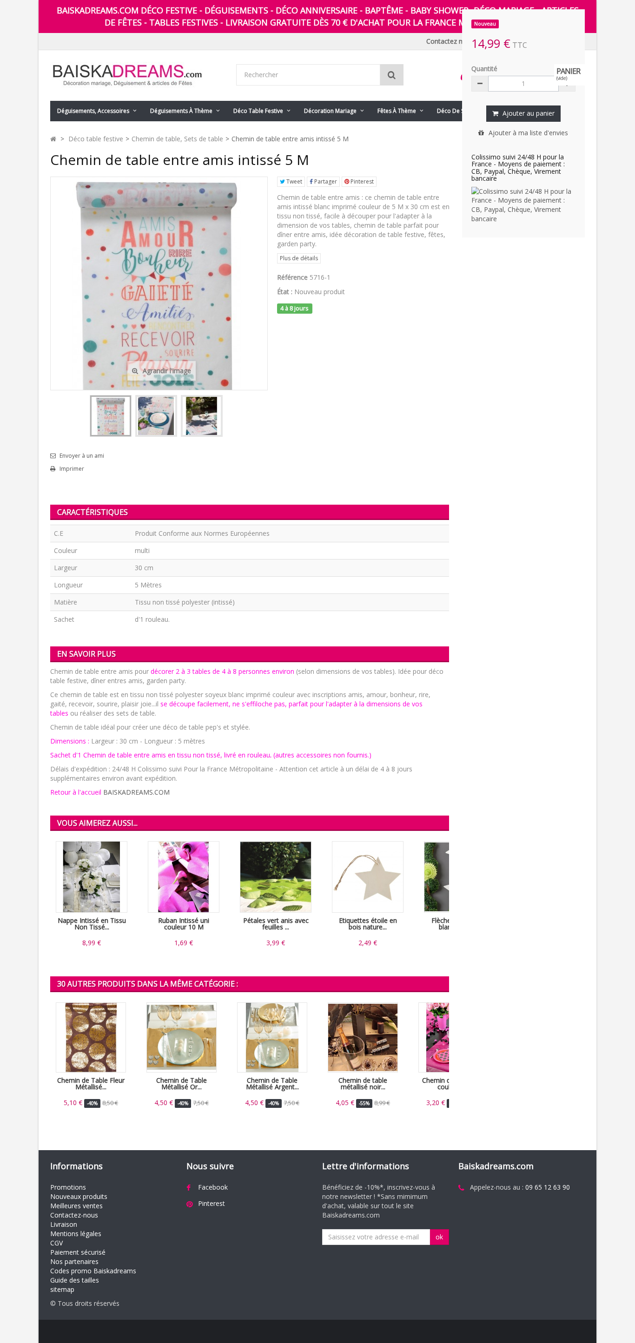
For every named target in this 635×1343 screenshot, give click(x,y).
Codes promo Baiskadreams (93, 1270)
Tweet (293, 181)
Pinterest (361, 181)
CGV (56, 1242)
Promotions (68, 1187)
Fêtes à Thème (396, 111)
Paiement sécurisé (78, 1252)
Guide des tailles (74, 1280)
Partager (325, 181)
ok (439, 1236)
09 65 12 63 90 (547, 1187)
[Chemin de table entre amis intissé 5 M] (110, 415)
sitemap (62, 1289)
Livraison (63, 1224)
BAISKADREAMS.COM (136, 792)
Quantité (484, 68)
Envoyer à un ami (82, 456)
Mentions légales (75, 1233)
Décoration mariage (330, 111)
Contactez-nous (74, 1215)
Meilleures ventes (76, 1205)
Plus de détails (299, 258)
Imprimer (72, 469)
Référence (292, 277)
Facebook (213, 1187)
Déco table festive (258, 111)
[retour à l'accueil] (53, 138)
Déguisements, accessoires (93, 111)
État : (284, 291)
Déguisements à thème (181, 111)
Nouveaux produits (78, 1196)
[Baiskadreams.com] (136, 75)
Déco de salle (455, 111)
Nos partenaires (74, 1261)
